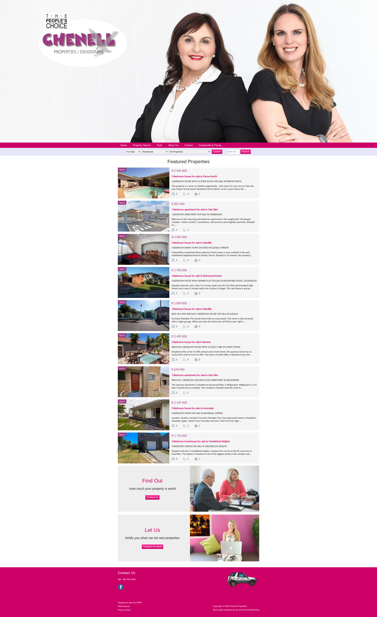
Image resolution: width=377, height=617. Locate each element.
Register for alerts (152, 546)
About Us (173, 145)
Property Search (142, 145)
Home (123, 145)
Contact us (152, 497)
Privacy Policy (124, 610)
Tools (159, 145)
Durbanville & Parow (210, 145)
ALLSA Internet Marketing (247, 610)
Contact (188, 145)
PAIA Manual (124, 606)
